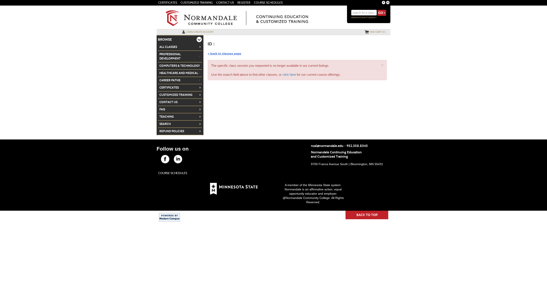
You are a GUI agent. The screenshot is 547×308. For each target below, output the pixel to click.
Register (243, 2)
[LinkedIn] (388, 2)
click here (289, 74)
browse (165, 39)
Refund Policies (180, 131)
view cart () (377, 31)
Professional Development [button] (170, 56)
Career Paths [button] (169, 80)
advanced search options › (364, 17)
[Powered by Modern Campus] (169, 216)
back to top (367, 215)
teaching (180, 116)
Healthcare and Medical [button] (178, 73)
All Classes (180, 47)
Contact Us (225, 2)
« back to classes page (224, 53)
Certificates (167, 2)
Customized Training (197, 2)
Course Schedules (268, 2)
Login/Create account (200, 31)
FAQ (180, 109)
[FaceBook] (383, 2)
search (180, 124)
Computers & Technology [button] (179, 66)
